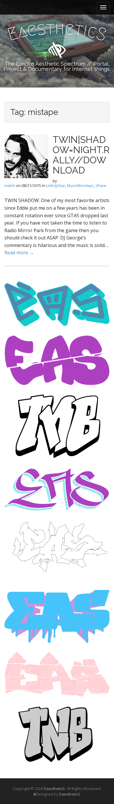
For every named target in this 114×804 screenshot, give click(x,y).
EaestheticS (54, 788)
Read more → (19, 252)
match (9, 185)
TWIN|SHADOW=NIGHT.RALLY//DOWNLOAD (81, 155)
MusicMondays (80, 185)
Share (101, 185)
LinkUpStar (55, 185)
